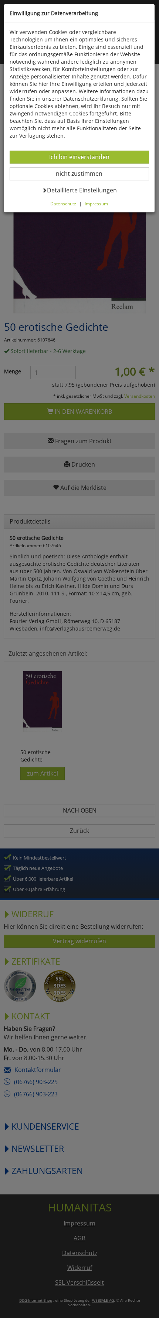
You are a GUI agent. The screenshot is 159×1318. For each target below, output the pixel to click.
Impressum (96, 203)
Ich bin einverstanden (79, 156)
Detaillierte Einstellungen (82, 190)
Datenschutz (63, 203)
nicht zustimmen (83, 173)
